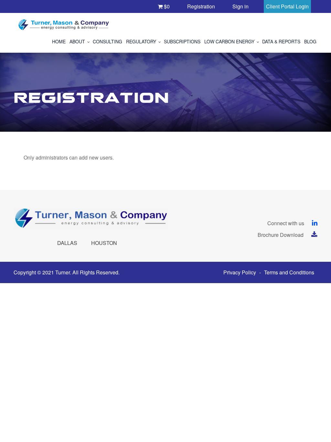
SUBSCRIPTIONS (182, 41)
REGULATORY (141, 41)
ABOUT (77, 41)
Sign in (240, 6)
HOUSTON (104, 243)
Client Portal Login (287, 6)
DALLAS (67, 243)
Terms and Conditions (289, 272)
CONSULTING (107, 41)
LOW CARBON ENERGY (229, 41)
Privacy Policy (239, 272)
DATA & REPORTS (281, 41)
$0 (166, 6)
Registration (201, 6)
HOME (59, 41)
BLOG (310, 41)
